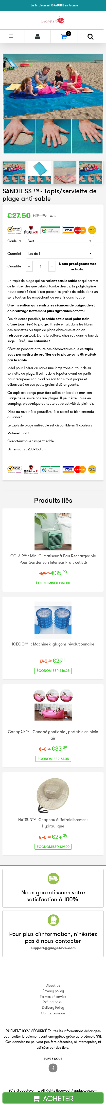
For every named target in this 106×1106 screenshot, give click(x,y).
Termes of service (53, 996)
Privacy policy (53, 991)
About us (53, 985)
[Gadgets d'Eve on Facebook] (53, 1068)
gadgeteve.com (86, 1090)
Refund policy (53, 1002)
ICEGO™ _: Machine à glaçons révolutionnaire (53, 644)
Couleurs (14, 241)
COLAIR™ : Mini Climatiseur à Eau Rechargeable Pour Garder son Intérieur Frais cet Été (53, 559)
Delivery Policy (53, 1007)
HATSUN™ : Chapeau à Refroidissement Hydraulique (53, 822)
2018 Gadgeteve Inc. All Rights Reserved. (40, 1090)
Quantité (14, 253)
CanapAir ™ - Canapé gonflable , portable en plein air (53, 735)
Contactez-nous (53, 1013)
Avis (53, 216)
